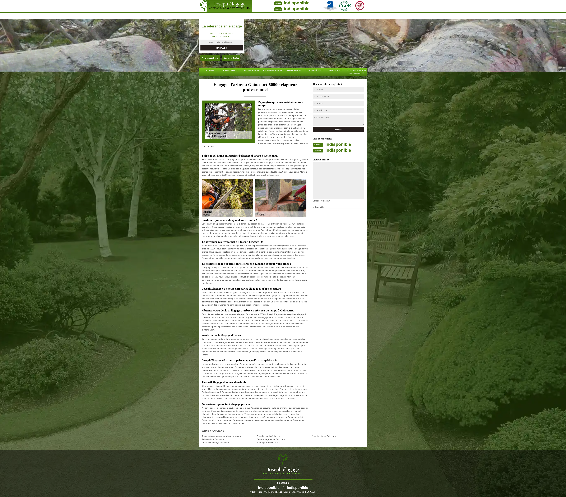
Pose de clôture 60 (230, 70)
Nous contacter (231, 58)
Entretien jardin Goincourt (268, 436)
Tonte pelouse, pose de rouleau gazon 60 (356, 71)
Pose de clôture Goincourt (323, 436)
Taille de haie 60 (335, 70)
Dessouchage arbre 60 (272, 70)
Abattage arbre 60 (251, 70)
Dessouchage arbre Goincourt (271, 439)
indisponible (297, 2)
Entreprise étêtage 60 (314, 70)
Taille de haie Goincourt (213, 439)
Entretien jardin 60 (293, 70)
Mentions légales (304, 492)
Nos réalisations (210, 58)
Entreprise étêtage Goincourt (215, 442)
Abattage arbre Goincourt (268, 442)
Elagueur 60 (209, 70)
